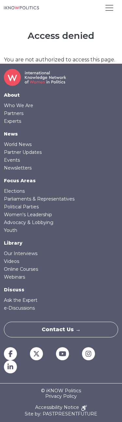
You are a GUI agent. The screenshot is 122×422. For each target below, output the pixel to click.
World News (18, 144)
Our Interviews (20, 253)
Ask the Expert (20, 300)
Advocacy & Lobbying (28, 222)
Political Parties (21, 207)
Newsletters (18, 168)
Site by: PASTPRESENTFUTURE (61, 414)
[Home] (21, 7)
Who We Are (18, 105)
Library (13, 243)
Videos (11, 261)
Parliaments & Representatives (39, 199)
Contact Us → (61, 329)
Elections (14, 191)
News (11, 134)
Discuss (14, 290)
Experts (12, 121)
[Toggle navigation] (109, 8)
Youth (10, 230)
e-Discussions (19, 308)
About (12, 95)
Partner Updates (23, 152)
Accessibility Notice (57, 407)
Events (12, 160)
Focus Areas (20, 181)
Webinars (14, 277)
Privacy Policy (61, 396)
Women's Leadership (28, 215)
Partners (13, 113)
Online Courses (21, 269)
